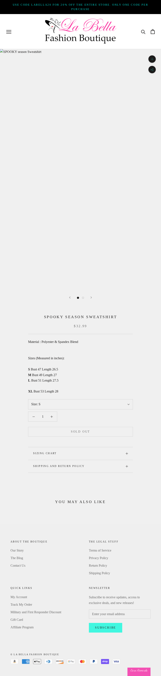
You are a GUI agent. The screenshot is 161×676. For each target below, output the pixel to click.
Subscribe (105, 627)
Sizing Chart (45, 453)
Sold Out (80, 431)
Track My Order (21, 604)
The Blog (16, 558)
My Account (18, 597)
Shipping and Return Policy (58, 466)
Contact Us (17, 565)
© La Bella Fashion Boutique (34, 654)
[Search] (143, 31)
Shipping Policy (99, 573)
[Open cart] (153, 31)
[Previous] (69, 297)
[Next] (91, 297)
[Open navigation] (8, 32)
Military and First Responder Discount (35, 612)
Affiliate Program (22, 627)
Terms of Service (100, 550)
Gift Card (16, 619)
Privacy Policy (98, 558)
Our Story (17, 550)
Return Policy (98, 565)
